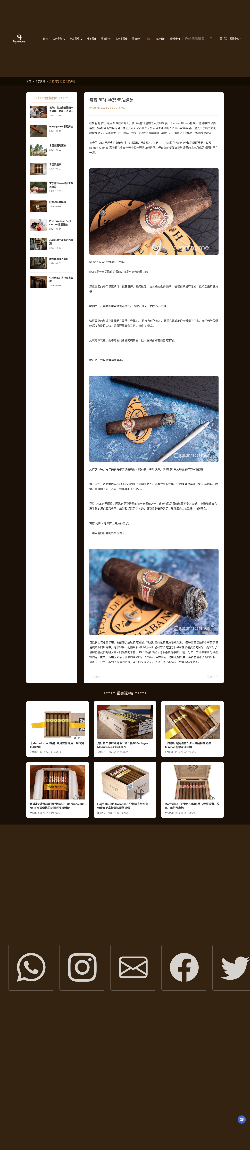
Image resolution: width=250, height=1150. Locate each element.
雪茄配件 (137, 38)
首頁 (45, 38)
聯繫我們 (175, 38)
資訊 (148, 38)
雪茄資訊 (40, 81)
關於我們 (160, 38)
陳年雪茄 (91, 38)
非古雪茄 (75, 38)
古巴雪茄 (58, 38)
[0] (225, 38)
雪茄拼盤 (106, 38)
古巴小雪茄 (121, 38)
